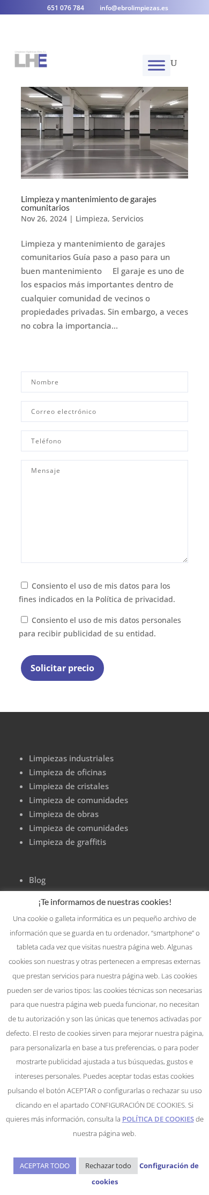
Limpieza (92, 218)
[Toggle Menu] (156, 65)
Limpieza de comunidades (78, 800)
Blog (37, 879)
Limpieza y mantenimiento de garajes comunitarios (88, 203)
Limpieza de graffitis (67, 841)
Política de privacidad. (135, 599)
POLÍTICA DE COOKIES (158, 1119)
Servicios (128, 218)
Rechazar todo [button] (108, 1165)
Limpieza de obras (64, 813)
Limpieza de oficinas (67, 772)
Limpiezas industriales (71, 758)
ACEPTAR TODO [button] (45, 1165)
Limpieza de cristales (69, 786)
